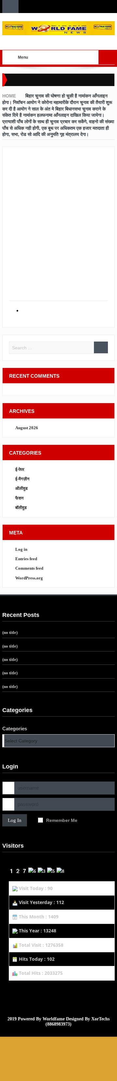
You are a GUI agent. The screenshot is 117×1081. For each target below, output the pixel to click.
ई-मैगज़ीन (22, 478)
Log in (21, 549)
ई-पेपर (19, 469)
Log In (14, 820)
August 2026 (26, 427)
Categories (14, 728)
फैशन (19, 498)
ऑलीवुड (21, 488)
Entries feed (26, 558)
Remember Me (61, 820)
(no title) (10, 632)
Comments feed (29, 568)
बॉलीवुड (21, 507)
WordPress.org (29, 578)
